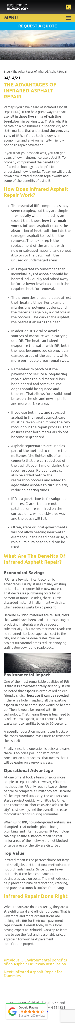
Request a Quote (37, 26)
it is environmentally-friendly (37, 686)
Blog (7, 71)
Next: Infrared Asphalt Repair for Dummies (33, 973)
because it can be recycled (48, 696)
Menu (11, 18)
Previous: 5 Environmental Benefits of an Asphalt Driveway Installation (35, 962)
